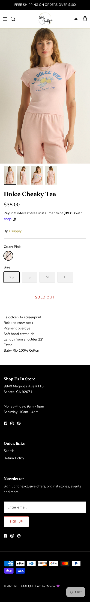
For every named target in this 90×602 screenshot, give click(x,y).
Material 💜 (53, 586)
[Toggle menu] (5, 19)
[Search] (15, 19)
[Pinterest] (19, 423)
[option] (45, 96)
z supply (15, 231)
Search (9, 450)
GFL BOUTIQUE (24, 586)
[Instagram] (12, 423)
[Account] (75, 19)
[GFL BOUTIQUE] (45, 19)
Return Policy (14, 458)
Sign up (16, 522)
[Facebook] (5, 423)
